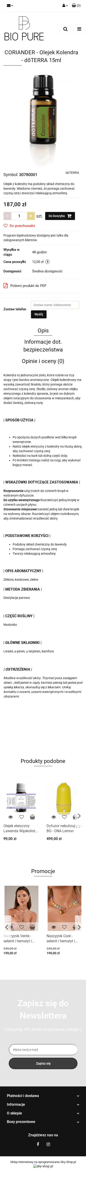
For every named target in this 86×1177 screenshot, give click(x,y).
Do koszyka (57, 216)
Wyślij (38, 314)
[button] (43, 1096)
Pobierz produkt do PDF (28, 286)
